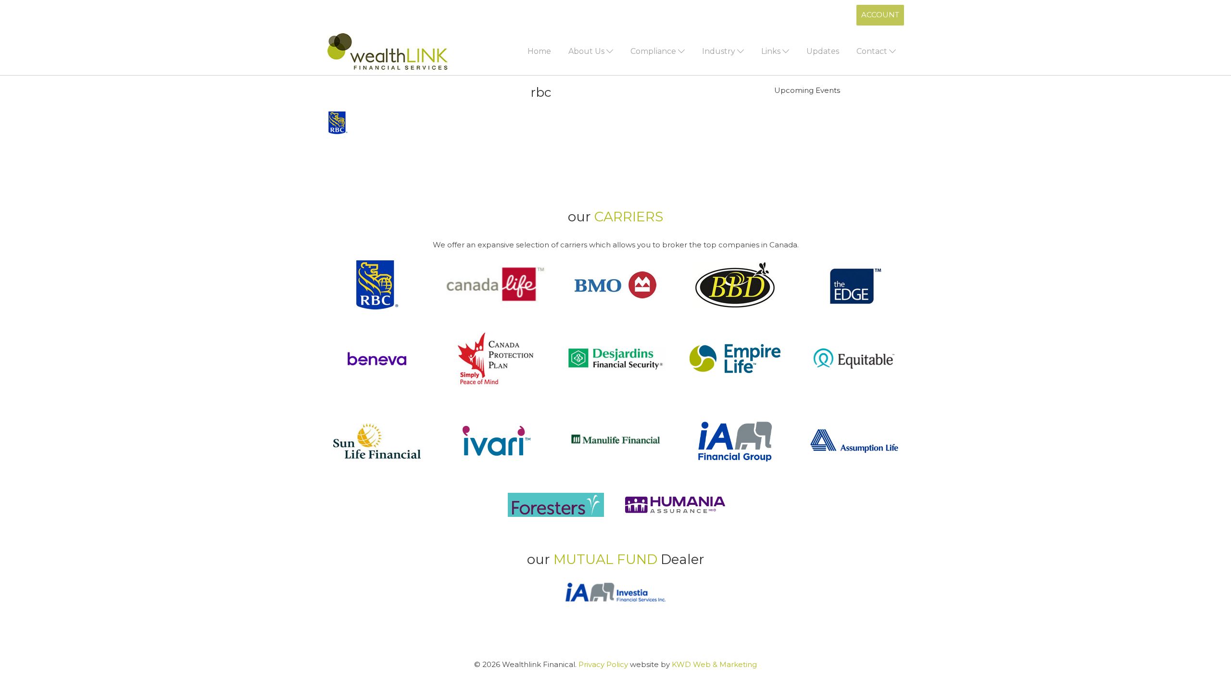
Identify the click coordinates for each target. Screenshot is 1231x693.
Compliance (654, 51)
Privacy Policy (603, 664)
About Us (587, 51)
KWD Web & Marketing (714, 664)
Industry (719, 51)
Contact (872, 51)
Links (771, 51)
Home (539, 51)
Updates (822, 51)
